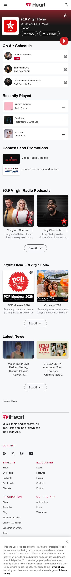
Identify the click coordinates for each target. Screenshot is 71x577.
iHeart (5, 467)
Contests (40, 483)
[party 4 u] (8, 133)
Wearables (41, 512)
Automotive (42, 502)
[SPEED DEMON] (8, 106)
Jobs (5, 533)
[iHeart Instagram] (21, 453)
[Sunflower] (8, 120)
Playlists (7, 488)
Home (39, 507)
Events (39, 477)
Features (40, 472)
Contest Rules (10, 401)
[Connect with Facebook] (4, 453)
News (39, 467)
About (5, 502)
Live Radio (8, 472)
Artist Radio (8, 483)
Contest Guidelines (12, 522)
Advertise (7, 507)
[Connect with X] (12, 453)
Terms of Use (57, 566)
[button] (64, 41)
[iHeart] (35, 5)
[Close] (67, 541)
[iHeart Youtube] (31, 453)
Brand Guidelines (11, 517)
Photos (39, 488)
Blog (5, 512)
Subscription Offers (12, 527)
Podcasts (7, 477)
